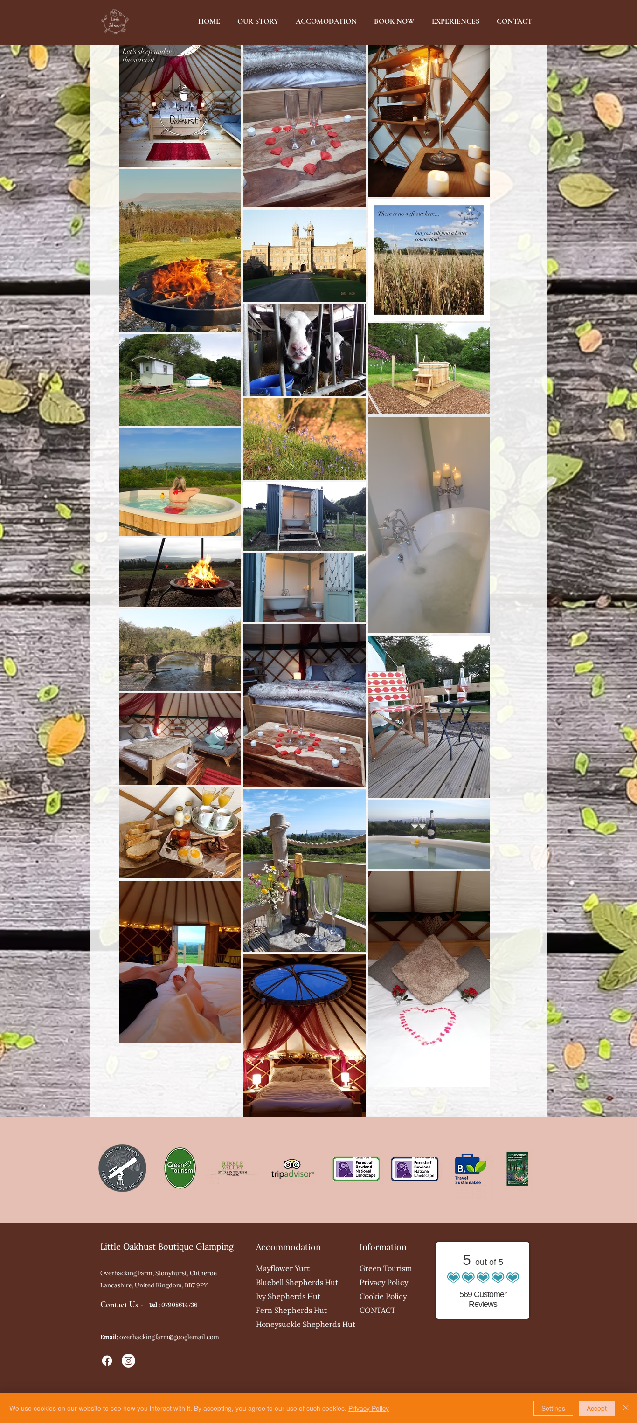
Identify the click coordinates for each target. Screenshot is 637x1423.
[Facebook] (107, 1361)
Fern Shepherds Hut (291, 1310)
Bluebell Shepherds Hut (297, 1282)
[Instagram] (128, 1361)
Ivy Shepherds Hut (288, 1296)
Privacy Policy (384, 1282)
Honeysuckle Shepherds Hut (298, 1324)
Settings (553, 1408)
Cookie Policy (383, 1296)
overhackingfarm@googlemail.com (169, 1337)
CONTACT (377, 1310)
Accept (597, 1408)
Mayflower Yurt (283, 1268)
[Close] (625, 1408)
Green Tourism (386, 1268)
